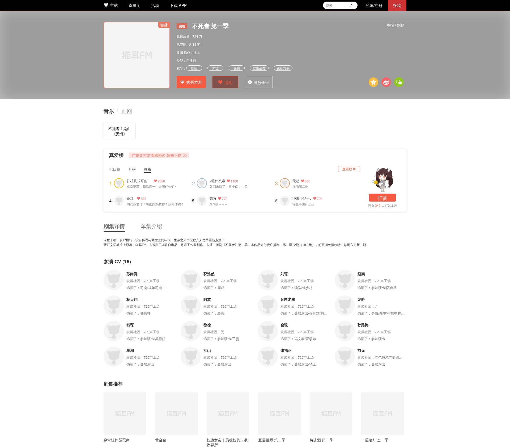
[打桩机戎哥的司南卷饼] (119, 183)
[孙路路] (345, 331)
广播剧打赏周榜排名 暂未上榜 (156, 155)
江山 (207, 350)
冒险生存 (259, 68)
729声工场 (152, 280)
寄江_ (131, 198)
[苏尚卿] (114, 280)
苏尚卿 (132, 273)
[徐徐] (191, 331)
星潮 (130, 350)
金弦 (284, 324)
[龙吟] (345, 305)
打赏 (382, 197)
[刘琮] (268, 280)
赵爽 (361, 273)
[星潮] (114, 356)
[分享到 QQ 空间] (373, 82)
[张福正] (268, 356)
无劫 (295, 180)
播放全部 (261, 82)
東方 (213, 198)
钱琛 (130, 324)
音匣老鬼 (287, 299)
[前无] (345, 356)
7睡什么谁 (217, 180)
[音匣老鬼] (268, 305)
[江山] (191, 356)
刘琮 (284, 273)
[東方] (202, 201)
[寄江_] (119, 201)
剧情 (194, 68)
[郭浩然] (191, 280)
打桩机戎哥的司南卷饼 (139, 180)
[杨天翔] (114, 305)
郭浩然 (209, 273)
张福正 (286, 350)
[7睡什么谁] (202, 183)
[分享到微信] (399, 82)
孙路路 (363, 324)
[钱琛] (114, 331)
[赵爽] (345, 280)
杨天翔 (132, 299)
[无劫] (285, 183)
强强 (236, 68)
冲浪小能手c (302, 198)
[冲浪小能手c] (285, 201)
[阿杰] (191, 305)
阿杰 (207, 299)
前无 (361, 350)
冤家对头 (283, 68)
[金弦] (268, 331)
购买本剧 (194, 82)
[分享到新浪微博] (386, 82)
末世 (215, 68)
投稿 (397, 5)
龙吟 (361, 299)
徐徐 (207, 324)
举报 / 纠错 (395, 25)
